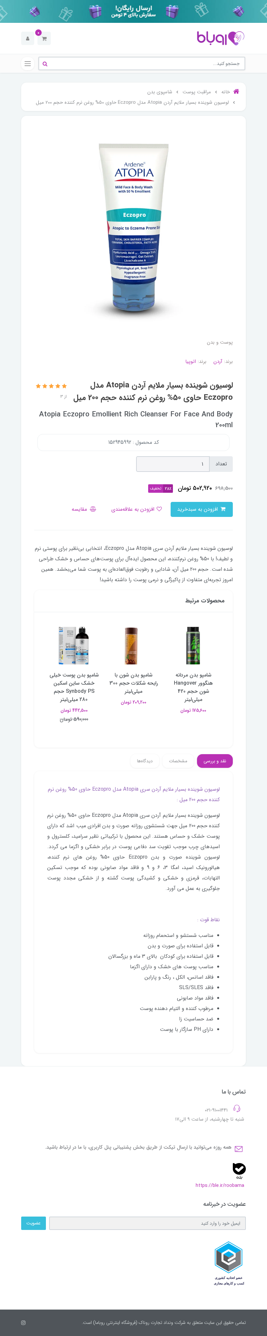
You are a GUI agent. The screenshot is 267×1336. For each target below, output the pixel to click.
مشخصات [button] (178, 761)
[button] (44, 38)
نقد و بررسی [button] (215, 761)
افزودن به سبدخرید (198, 509)
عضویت (33, 1223)
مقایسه (80, 509)
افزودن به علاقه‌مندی (133, 509)
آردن (217, 361)
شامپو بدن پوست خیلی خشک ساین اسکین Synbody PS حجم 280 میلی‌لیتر (74, 687)
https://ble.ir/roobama (220, 1185)
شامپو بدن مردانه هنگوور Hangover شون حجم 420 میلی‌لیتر (193, 687)
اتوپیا (190, 361)
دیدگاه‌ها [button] (145, 761)
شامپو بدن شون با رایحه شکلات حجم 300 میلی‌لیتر (133, 683)
